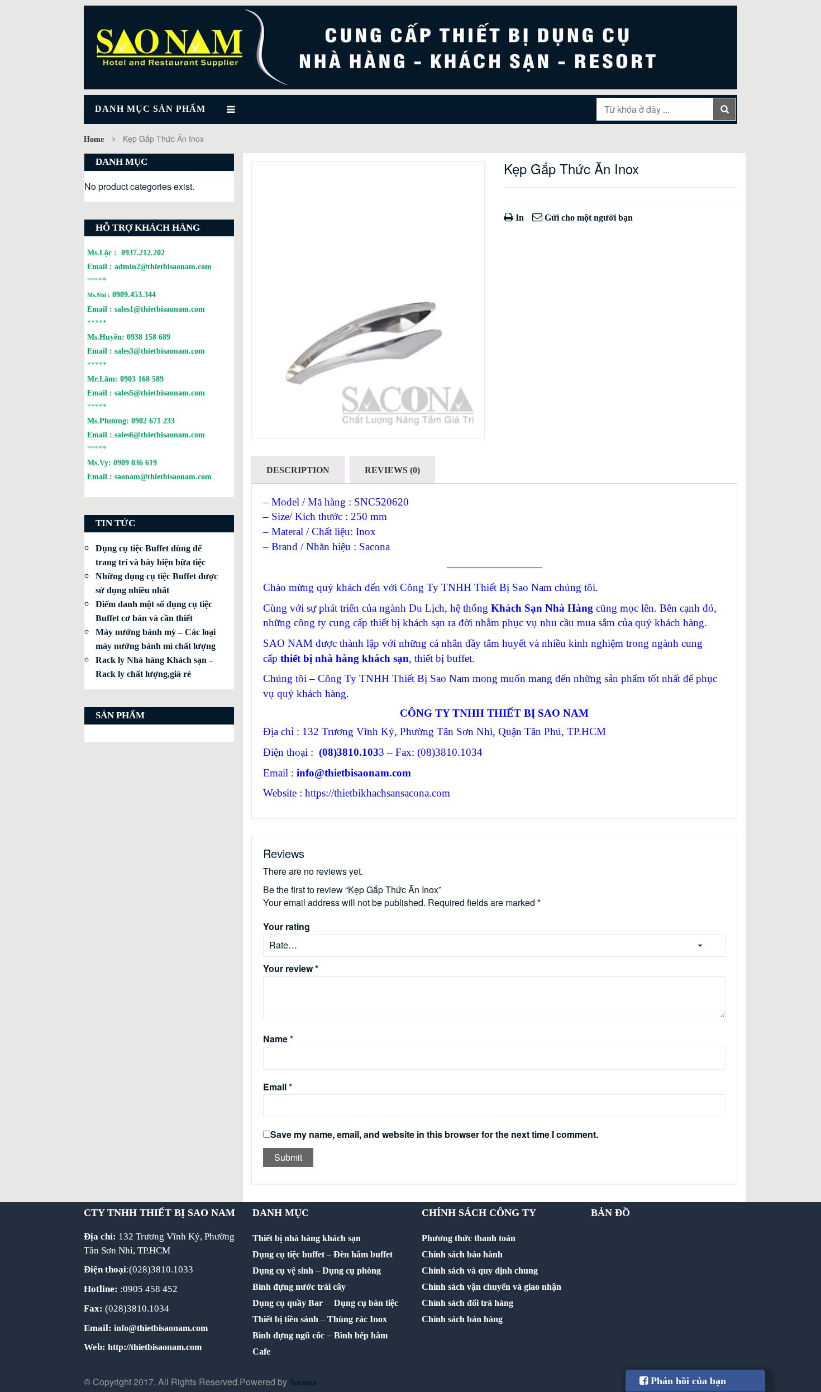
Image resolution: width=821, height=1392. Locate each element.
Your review (290, 968)
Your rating (286, 927)
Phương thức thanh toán (468, 1238)
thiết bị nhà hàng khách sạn (344, 658)
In (518, 217)
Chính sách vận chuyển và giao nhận (491, 1286)
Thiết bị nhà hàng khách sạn (306, 1238)
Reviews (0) (392, 470)
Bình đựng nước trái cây (299, 1286)
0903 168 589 (142, 378)
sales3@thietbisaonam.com (159, 350)
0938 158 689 (148, 336)
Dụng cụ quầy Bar (287, 1303)
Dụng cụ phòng (351, 1270)
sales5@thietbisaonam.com (159, 392)
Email (277, 1087)
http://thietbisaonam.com (155, 1347)
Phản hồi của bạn (687, 1380)
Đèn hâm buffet (363, 1254)
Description (298, 470)
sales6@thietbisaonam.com (159, 434)
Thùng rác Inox (357, 1319)
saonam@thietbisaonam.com (163, 476)
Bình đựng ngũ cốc (288, 1335)
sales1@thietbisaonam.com (159, 308)
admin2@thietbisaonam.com (163, 266)
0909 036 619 (135, 462)
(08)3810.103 (349, 752)
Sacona (303, 1382)
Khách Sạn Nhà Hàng (542, 608)
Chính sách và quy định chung (480, 1270)
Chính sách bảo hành (462, 1254)
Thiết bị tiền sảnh (285, 1319)
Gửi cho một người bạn (587, 217)
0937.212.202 (143, 252)
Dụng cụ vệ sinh (282, 1270)
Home (94, 139)
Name (278, 1039)
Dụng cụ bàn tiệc (366, 1303)
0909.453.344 (134, 294)
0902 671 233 (153, 420)
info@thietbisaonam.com (354, 773)
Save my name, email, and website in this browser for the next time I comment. (434, 1134)
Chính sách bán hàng (462, 1319)
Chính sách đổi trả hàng (467, 1303)
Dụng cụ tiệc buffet (288, 1254)
